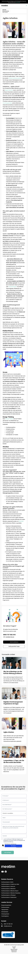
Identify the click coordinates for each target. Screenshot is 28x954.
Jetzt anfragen (7, 852)
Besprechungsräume (6, 905)
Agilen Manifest (9, 90)
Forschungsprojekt (7, 103)
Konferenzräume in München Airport (9, 890)
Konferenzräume (5, 907)
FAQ (14, 948)
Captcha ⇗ (19, 847)
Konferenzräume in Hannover (8, 886)
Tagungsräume (4, 909)
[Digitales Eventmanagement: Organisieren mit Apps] (14, 695)
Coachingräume (5, 916)
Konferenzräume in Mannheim (8, 888)
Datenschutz (14, 950)
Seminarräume (4, 911)
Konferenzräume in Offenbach (8, 895)
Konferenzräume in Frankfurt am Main (10, 884)
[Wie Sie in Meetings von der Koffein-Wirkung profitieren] (14, 665)
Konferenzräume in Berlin (7, 882)
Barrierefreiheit (14, 949)
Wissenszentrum (5, 11)
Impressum (14, 951)
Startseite (4, 9)
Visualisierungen (12, 286)
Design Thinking (9, 418)
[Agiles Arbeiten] (14, 726)
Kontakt (14, 947)
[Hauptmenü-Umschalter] (26, 5)
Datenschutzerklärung (8, 841)
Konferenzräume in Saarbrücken (8, 897)
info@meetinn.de (8, 926)
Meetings (21, 521)
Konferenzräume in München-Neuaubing (10, 893)
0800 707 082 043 (9, 635)
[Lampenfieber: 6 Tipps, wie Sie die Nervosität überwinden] (14, 754)
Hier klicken (13, 845)
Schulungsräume (5, 914)
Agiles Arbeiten (8, 732)
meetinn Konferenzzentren (15, 78)
